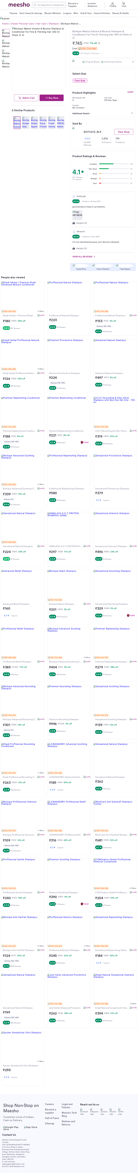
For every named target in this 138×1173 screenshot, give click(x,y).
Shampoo (54, 23)
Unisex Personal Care (22, 23)
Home (5, 23)
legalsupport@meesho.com (13, 1164)
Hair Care (41, 23)
